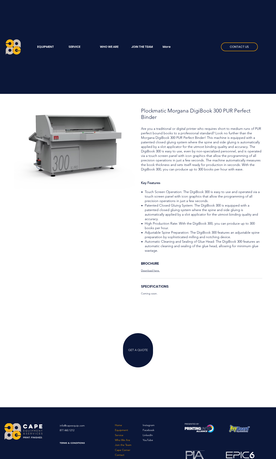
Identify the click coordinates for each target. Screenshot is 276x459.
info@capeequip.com (72, 425)
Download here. (150, 270)
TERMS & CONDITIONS (72, 442)
